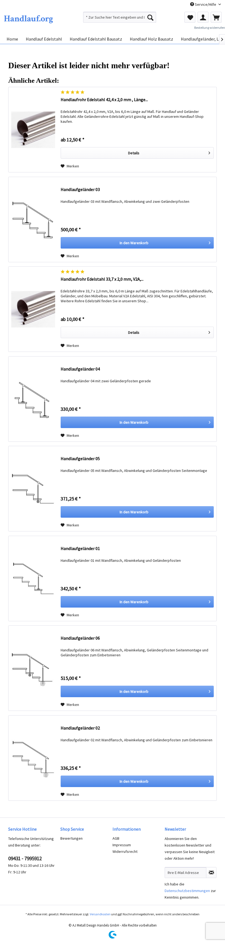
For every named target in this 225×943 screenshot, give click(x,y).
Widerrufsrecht (125, 851)
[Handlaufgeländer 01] (33, 578)
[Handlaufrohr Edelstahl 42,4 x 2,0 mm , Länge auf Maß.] (33, 129)
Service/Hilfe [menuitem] (205, 4)
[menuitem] (119, 17)
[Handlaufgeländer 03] (33, 219)
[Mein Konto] (203, 17)
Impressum (122, 844)
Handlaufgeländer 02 (80, 728)
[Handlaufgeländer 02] (33, 758)
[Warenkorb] (216, 17)
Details (133, 152)
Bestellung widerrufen (209, 27)
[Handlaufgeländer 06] (33, 668)
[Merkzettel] (189, 17)
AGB (116, 838)
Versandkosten (100, 914)
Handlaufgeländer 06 (80, 638)
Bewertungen (71, 838)
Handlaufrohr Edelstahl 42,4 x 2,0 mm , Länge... (104, 99)
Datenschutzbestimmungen (187, 890)
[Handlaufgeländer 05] (33, 488)
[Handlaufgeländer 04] (33, 399)
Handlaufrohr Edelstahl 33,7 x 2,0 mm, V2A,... (102, 279)
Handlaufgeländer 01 (80, 548)
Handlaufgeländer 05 (80, 458)
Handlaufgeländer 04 (80, 369)
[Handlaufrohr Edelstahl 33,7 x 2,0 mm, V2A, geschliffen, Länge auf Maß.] (33, 309)
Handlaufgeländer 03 (80, 189)
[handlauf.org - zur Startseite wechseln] (28, 18)
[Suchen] (150, 17)
